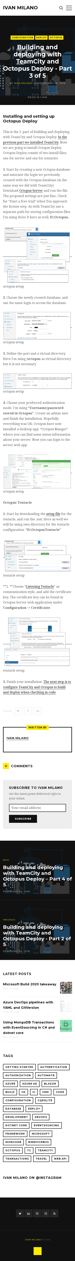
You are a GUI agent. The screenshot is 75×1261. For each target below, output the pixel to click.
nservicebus (38, 1142)
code (60, 1092)
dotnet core (16, 1125)
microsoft (41, 1133)
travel (41, 1158)
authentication (53, 1067)
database (13, 1108)
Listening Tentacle (40, 586)
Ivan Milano (20, 8)
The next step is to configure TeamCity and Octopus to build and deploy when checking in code (37, 687)
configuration (22, 37)
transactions (17, 1158)
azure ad (29, 1083)
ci (33, 1092)
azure (10, 1083)
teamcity (45, 1150)
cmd (45, 1092)
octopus (56, 37)
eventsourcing (46, 1125)
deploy (41, 37)
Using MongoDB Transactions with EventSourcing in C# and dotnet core (29, 1027)
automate (46, 1075)
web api (60, 1158)
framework (15, 1133)
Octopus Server (31, 191)
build (10, 1092)
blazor (50, 1083)
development (16, 1117)
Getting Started (19, 1067)
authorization (18, 1075)
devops (41, 1117)
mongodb (13, 1142)
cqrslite (45, 1100)
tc (29, 1150)
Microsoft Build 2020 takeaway (29, 984)
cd (23, 1092)
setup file (53, 514)
